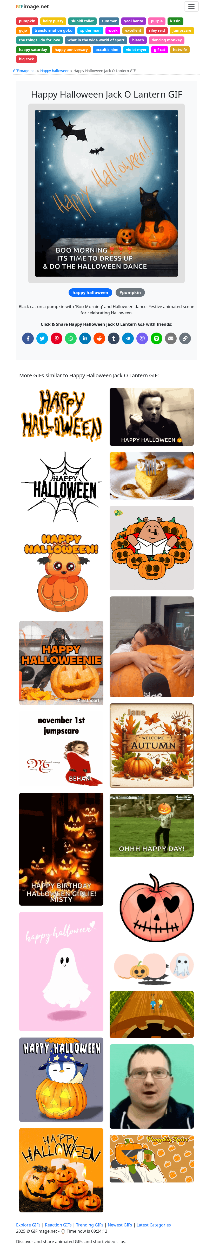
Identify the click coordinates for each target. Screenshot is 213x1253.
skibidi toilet (82, 20)
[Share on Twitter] (42, 338)
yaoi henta (133, 20)
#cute (29, 699)
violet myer (136, 49)
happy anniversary (71, 49)
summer (109, 20)
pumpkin (27, 20)
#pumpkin (130, 292)
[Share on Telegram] (128, 338)
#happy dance (126, 842)
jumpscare (181, 30)
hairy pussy (53, 20)
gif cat (159, 49)
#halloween (34, 690)
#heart (120, 918)
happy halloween (90, 292)
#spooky (31, 419)
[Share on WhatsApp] (71, 338)
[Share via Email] (171, 338)
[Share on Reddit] (99, 338)
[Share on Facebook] (28, 338)
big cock (26, 58)
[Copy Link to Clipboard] (185, 338)
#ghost (30, 1025)
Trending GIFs (89, 1225)
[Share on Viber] (142, 338)
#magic (30, 1098)
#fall (118, 781)
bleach (138, 39)
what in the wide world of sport (96, 39)
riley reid (157, 30)
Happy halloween (54, 70)
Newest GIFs (120, 1225)
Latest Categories (154, 1225)
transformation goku (53, 30)
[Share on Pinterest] (56, 338)
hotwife (180, 49)
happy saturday (33, 49)
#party (119, 575)
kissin (175, 20)
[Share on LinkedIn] (85, 338)
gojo (23, 30)
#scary (120, 566)
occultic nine (107, 49)
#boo (28, 608)
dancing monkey (167, 39)
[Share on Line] (156, 338)
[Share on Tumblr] (113, 338)
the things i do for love (39, 39)
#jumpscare (34, 771)
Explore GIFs (28, 1225)
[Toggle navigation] (191, 6)
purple (157, 20)
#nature (121, 772)
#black (29, 437)
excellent (133, 30)
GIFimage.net (24, 70)
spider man (90, 30)
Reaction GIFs (58, 1225)
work (113, 30)
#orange (31, 428)
